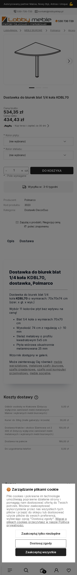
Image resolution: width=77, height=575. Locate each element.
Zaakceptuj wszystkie (40, 552)
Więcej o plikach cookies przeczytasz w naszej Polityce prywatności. (37, 522)
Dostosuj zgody (41, 543)
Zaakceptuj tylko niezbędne (40, 533)
